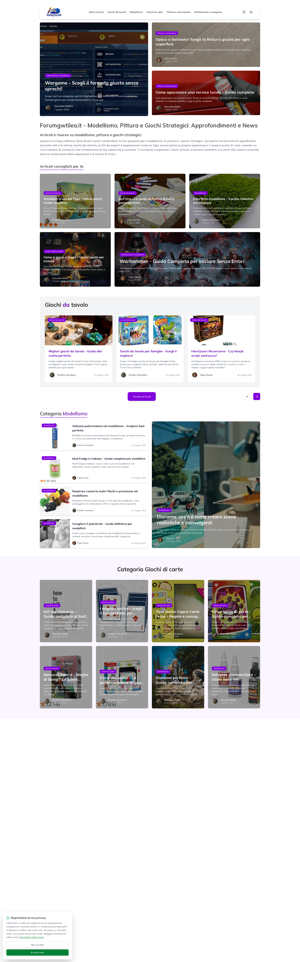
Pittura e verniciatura (178, 12)
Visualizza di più (142, 396)
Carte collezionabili (54, 251)
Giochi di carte (155, 12)
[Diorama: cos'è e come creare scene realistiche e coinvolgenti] (206, 484)
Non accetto (37, 944)
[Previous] (247, 396)
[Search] (244, 12)
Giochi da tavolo (117, 12)
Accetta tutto (37, 952)
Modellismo (136, 12)
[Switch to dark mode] (251, 12)
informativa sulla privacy (31, 937)
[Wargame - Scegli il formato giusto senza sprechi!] (94, 69)
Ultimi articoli (96, 12)
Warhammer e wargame (208, 12)
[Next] (256, 396)
